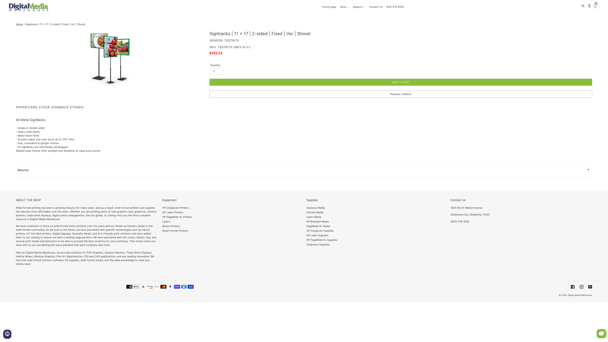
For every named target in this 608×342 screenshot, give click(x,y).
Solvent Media (314, 212)
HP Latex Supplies (317, 235)
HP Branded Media (317, 221)
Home (19, 24)
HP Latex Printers (172, 212)
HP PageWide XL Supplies (321, 239)
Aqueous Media (315, 207)
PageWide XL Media (318, 226)
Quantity (215, 65)
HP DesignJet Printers (175, 207)
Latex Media (313, 216)
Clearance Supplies (317, 244)
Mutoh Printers (171, 226)
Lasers (166, 221)
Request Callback (400, 94)
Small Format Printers (175, 230)
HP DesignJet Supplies (320, 230)
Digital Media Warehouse (580, 295)
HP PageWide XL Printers (177, 216)
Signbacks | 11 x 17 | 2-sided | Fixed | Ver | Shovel (55, 24)
